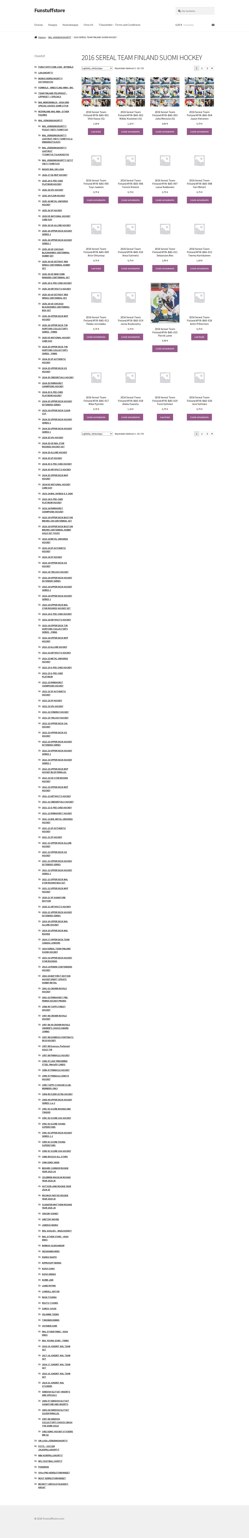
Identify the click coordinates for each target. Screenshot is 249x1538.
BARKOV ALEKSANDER (53, 1245)
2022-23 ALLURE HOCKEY (54, 646)
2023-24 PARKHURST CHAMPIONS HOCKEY (52, 510)
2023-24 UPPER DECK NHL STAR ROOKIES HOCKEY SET (56, 606)
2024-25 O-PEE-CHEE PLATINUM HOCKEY (52, 394)
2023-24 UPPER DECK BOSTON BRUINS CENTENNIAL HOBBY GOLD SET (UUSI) (57, 530)
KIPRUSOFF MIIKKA (51, 1262)
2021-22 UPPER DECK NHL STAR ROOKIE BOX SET (55, 881)
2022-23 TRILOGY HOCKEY (55, 717)
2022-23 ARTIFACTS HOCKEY (56, 652)
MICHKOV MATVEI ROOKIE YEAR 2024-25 (55, 1197)
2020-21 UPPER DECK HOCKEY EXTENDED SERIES (57, 914)
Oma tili (88, 24)
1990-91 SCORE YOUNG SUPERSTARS (53, 1143)
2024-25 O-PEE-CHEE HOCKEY (57, 463)
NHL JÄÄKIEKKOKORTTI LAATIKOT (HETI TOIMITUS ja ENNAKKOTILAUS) (57, 139)
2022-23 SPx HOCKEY (52, 706)
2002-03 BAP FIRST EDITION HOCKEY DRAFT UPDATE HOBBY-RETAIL (56, 979)
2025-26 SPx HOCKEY (52, 189)
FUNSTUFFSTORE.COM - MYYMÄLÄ (55, 66)
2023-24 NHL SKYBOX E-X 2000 (57, 493)
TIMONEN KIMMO (50, 1320)
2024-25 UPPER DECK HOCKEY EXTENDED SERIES (57, 403)
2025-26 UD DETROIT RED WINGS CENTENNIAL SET (55, 296)
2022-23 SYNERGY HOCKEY (55, 712)
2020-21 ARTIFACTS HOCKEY (56, 906)
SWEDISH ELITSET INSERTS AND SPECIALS (56, 1393)
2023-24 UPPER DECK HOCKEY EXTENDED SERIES (57, 579)
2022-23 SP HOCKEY (52, 700)
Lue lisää (96, 131)
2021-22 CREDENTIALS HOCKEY (58, 801)
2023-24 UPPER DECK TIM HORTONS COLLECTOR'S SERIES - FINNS (55, 629)
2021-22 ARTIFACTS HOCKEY (56, 796)
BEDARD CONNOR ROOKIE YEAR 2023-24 (55, 1170)
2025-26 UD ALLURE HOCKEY (56, 225)
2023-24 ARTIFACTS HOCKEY (56, 619)
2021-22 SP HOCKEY (52, 837)
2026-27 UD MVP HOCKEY (54, 174)
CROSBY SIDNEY (50, 1213)
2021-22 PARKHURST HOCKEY (57, 813)
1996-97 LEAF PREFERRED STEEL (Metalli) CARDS (55, 1063)
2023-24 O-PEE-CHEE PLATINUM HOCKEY (52, 501)
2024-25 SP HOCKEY (52, 458)
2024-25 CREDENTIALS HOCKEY (58, 377)
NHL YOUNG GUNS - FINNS (55, 1340)
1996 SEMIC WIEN (50, 1162)
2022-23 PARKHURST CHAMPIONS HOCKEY (52, 684)
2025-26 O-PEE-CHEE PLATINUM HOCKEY (52, 182)
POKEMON (43, 1466)
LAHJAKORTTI (45, 72)
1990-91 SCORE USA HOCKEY (56, 1151)
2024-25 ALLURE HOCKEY (54, 452)
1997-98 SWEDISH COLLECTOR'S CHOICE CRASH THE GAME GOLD (57, 1422)
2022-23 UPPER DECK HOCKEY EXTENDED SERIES (57, 743)
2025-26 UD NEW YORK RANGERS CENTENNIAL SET (56, 276)
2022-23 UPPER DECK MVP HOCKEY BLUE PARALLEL (55, 770)
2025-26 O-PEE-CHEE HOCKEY (57, 283)
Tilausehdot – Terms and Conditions (119, 24)
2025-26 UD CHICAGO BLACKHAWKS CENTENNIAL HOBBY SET (56, 252)
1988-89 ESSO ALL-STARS (55, 1156)
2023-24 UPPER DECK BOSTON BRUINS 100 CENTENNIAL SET (57, 519)
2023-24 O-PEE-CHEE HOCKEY (57, 613)
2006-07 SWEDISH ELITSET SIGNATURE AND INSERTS (55, 1402)
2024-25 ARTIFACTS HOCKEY (56, 469)
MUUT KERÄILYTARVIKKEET (52, 1478)
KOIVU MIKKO (49, 1274)
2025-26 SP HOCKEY (52, 210)
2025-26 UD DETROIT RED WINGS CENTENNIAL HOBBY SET (56, 265)
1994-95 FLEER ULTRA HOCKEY (57, 1094)
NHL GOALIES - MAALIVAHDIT (57, 1230)
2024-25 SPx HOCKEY (52, 437)
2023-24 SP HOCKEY (52, 557)
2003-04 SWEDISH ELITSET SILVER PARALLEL (55, 1411)
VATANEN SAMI (49, 1325)
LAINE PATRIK (49, 1285)
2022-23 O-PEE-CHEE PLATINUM (52, 675)
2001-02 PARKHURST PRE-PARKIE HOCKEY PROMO (55, 999)
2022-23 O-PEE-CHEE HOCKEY (57, 667)
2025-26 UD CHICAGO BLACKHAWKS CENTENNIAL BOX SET (56, 307)
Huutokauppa (70, 24)
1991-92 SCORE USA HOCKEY (56, 1118)
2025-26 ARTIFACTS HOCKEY (56, 288)
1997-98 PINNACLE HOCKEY (55, 1055)
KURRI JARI (47, 1279)
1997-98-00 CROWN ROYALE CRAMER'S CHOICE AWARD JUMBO (56, 1028)
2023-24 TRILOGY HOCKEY (55, 571)
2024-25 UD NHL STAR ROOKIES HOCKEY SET (53, 445)
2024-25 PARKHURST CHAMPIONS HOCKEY (52, 385)
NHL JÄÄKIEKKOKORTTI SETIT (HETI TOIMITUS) (57, 162)
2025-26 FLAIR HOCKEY (53, 195)
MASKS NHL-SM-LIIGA (53, 169)
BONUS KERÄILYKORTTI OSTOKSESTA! (50, 80)
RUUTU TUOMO (50, 1302)
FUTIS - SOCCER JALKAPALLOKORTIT (48, 1448)
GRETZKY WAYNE (50, 1219)
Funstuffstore (49, 10)
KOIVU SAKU (48, 1268)
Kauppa (52, 24)
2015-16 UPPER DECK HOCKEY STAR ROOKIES (57, 959)
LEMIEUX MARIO (50, 1225)
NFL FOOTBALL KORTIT (50, 1461)
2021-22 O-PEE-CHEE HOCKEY (57, 807)
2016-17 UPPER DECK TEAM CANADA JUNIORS (55, 941)
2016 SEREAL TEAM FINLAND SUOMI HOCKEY (56, 950)
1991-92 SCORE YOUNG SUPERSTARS (53, 1125)
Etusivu (38, 24)
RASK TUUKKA (49, 1297)
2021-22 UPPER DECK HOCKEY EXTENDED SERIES (57, 863)
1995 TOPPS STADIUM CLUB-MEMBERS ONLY (56, 1086)
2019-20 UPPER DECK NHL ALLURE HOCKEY (55, 923)
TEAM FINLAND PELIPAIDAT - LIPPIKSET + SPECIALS (52, 95)
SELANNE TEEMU (50, 1314)
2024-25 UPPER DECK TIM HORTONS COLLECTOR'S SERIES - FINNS (55, 350)
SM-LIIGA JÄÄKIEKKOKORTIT (53, 1440)
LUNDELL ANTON (50, 1291)
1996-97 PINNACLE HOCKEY (55, 1070)
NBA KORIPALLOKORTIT (50, 1455)
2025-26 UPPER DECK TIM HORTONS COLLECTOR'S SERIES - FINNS (55, 328)
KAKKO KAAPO (49, 1257)
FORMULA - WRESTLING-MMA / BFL (56, 87)
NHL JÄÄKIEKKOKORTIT (59, 37)
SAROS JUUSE (49, 1308)
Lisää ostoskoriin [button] (130, 131)
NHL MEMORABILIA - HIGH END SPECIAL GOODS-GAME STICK (53, 104)
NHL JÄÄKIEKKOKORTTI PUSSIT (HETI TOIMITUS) (55, 128)
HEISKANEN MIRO (51, 1251)
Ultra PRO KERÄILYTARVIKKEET (54, 1472)
